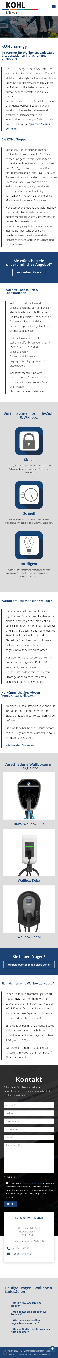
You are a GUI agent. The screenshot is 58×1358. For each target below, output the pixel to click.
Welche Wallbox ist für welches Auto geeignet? (30, 1331)
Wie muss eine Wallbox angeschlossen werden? (25, 1322)
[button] (54, 6)
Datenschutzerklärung (32, 1183)
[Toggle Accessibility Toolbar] (52, 1349)
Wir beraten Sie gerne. (20, 745)
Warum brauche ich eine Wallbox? (26, 1304)
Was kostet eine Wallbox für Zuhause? (28, 1313)
